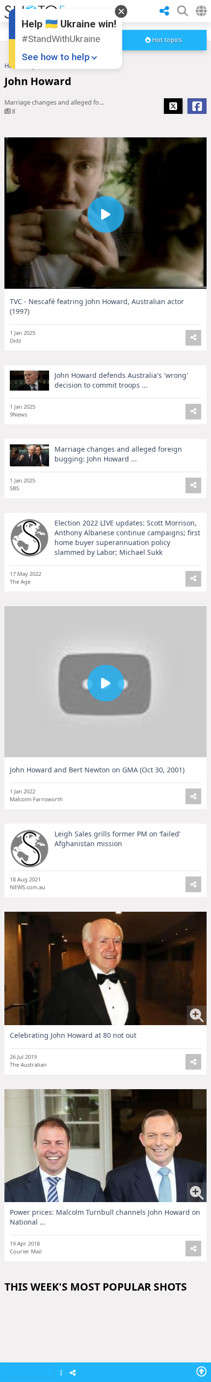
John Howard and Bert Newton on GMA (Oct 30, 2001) (97, 769)
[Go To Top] (201, 1371)
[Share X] (173, 106)
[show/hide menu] (147, 11)
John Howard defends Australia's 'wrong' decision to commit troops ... (121, 380)
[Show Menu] (61, 1373)
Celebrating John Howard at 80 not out (73, 1035)
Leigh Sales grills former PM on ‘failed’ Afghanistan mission (117, 838)
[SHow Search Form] (182, 11)
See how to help (56, 57)
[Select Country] (201, 11)
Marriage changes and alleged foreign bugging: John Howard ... (118, 453)
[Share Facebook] (197, 106)
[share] (164, 11)
